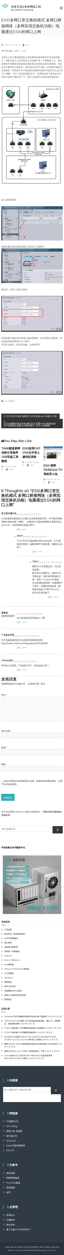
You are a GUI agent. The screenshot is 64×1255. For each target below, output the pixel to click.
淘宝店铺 (10, 1173)
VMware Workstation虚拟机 (16, 969)
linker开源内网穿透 (15, 1145)
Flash (17, 1250)
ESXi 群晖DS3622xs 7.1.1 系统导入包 (52, 470)
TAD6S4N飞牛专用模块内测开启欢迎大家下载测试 (25, 1016)
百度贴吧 (10, 1187)
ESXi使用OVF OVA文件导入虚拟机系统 (31, 453)
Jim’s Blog (11, 1126)
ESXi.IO (10, 1150)
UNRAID (8, 956)
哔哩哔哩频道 (12, 1177)
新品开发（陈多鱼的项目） (15, 934)
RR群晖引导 (12, 1121)
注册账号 (10, 1219)
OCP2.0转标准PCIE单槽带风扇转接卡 (20, 1032)
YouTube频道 (13, 1182)
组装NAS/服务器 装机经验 (15, 995)
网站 (3, 764)
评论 (4, 694)
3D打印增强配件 (11, 938)
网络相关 (8, 982)
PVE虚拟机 (9, 973)
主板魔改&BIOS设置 (12, 991)
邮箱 (4, 747)
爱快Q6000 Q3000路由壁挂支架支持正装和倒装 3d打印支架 (30, 1044)
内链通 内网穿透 (11, 947)
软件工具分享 (10, 986)
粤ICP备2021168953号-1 (18, 1229)
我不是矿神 (11, 1136)
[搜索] (58, 829)
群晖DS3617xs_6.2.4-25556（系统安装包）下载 (24, 1051)
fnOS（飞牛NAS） (12, 960)
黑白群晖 (8, 942)
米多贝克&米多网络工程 (26, 6)
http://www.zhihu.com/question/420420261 (24, 643)
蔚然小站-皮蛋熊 (14, 1131)
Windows (8, 977)
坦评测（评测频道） (12, 951)
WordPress (52, 1250)
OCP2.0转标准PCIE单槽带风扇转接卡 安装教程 (24, 1028)
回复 (19, 529)
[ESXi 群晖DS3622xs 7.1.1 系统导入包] (53, 453)
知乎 (8, 1192)
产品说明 (8, 929)
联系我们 (8, 999)
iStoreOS (11, 1140)
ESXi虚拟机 (10, 401)
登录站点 (10, 1215)
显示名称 (6, 730)
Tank (27, 45)
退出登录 (10, 1224)
